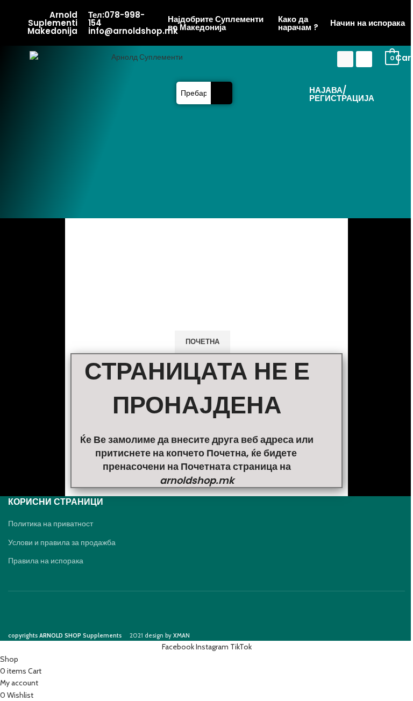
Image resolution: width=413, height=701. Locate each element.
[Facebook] (345, 59)
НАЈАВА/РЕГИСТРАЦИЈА (341, 94)
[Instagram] (364, 59)
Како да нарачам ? (298, 23)
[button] (204, 61)
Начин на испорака (367, 22)
